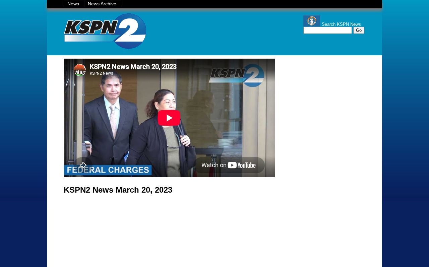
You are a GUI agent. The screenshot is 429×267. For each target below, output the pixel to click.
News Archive (103, 3)
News (73, 3)
